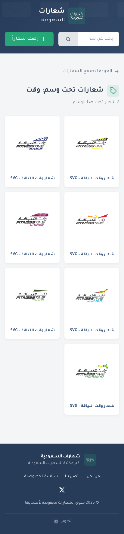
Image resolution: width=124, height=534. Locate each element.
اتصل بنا (72, 477)
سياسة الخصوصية (41, 477)
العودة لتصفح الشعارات (87, 71)
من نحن (93, 477)
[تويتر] (62, 490)
